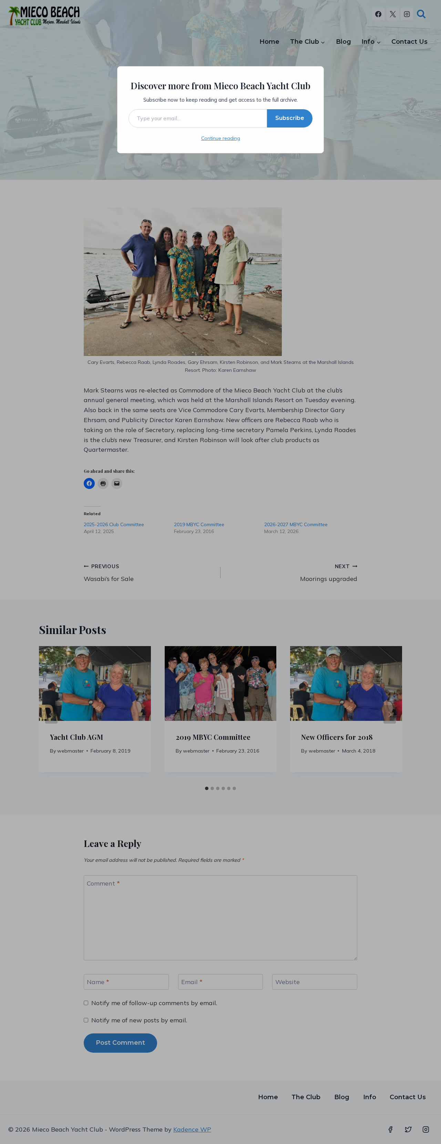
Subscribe (289, 118)
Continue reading (220, 138)
